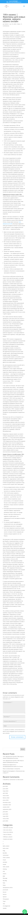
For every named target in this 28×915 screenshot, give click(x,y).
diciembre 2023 (7, 802)
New (4, 883)
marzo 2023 (6, 818)
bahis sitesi (6, 848)
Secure (4, 892)
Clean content (6, 857)
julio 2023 (5, 811)
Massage (5, 878)
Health (4, 864)
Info (4, 871)
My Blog (5, 880)
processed (5, 889)
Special (4, 896)
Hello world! (20, 779)
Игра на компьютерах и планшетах (11, 768)
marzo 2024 (6, 795)
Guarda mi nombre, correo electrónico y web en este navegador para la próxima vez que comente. (14, 731)
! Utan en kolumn (7, 834)
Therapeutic (6, 899)
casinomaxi (5, 855)
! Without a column (7, 837)
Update (4, 908)
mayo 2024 (5, 791)
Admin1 (7, 24)
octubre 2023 (6, 807)
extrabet (5, 862)
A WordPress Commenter (9, 779)
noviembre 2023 (7, 804)
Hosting (5, 869)
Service (4, 894)
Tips (4, 903)
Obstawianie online (8, 887)
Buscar (22, 749)
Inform (4, 873)
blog (4, 850)
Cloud (4, 860)
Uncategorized (6, 906)
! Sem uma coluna (7, 830)
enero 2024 (5, 800)
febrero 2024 (6, 798)
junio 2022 (5, 821)
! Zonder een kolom (7, 839)
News (18, 24)
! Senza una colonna (8, 832)
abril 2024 (5, 793)
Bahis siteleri (6, 846)
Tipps (4, 901)
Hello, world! (6, 866)
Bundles (5, 853)
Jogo (4, 876)
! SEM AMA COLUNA (8, 827)
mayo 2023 (5, 816)
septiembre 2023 (7, 809)
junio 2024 (5, 788)
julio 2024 (5, 786)
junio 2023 (5, 814)
